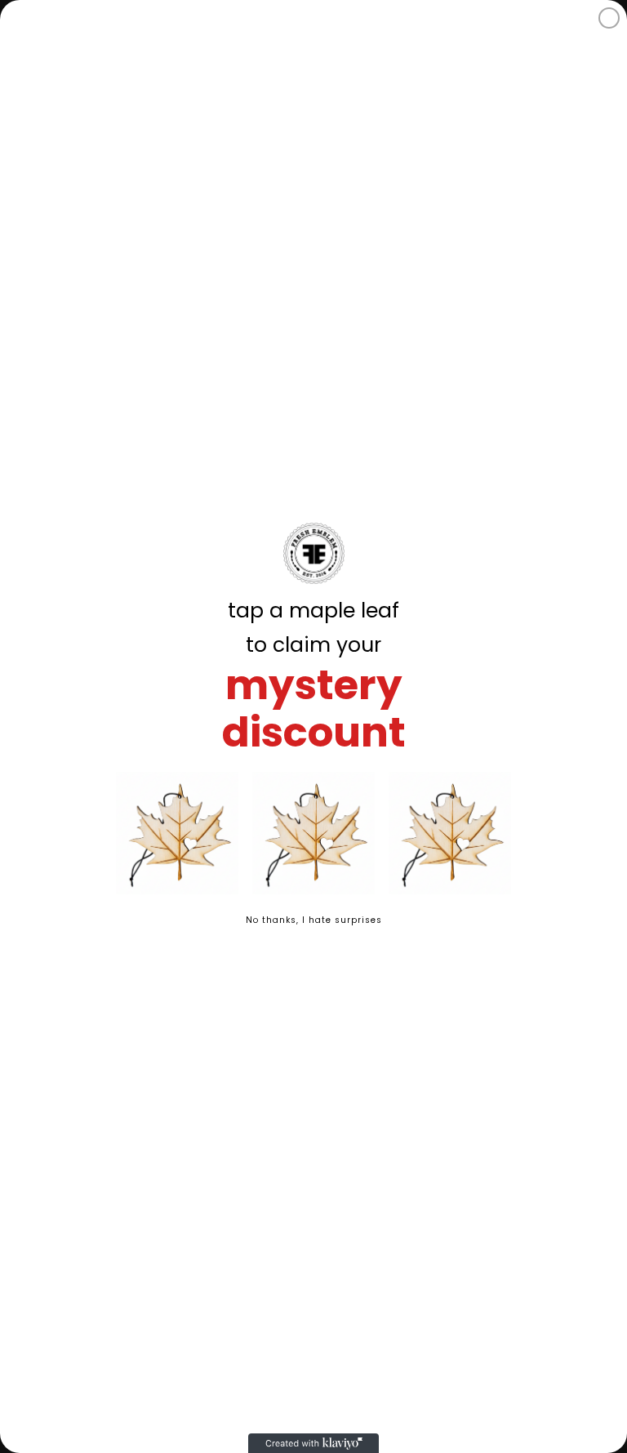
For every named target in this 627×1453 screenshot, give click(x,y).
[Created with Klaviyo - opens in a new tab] (313, 1443)
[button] (177, 833)
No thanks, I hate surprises (314, 920)
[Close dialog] (609, 18)
